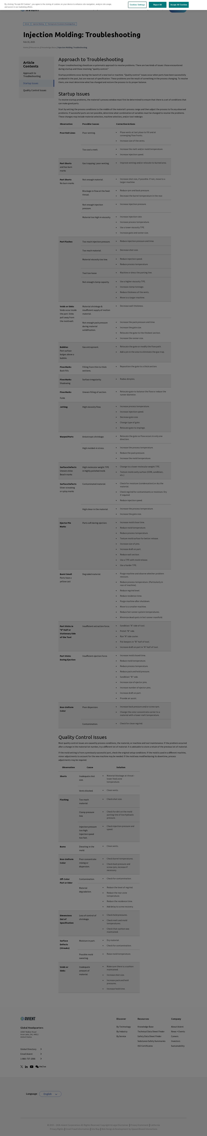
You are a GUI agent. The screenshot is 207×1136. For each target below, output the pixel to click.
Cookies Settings (137, 5)
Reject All (157, 5)
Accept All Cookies (178, 5)
